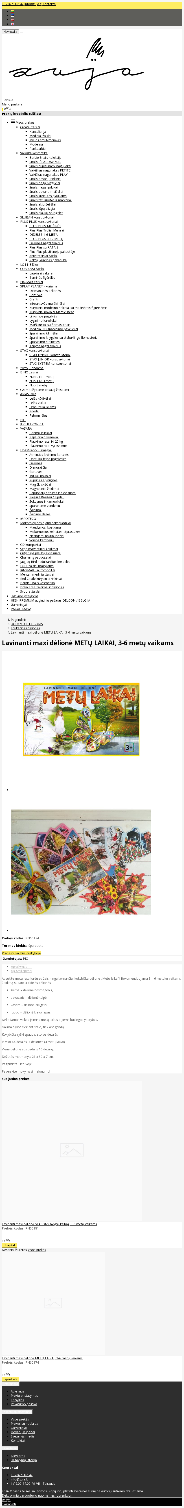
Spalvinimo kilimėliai (43, 333)
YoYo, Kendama (32, 368)
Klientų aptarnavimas (17, 1412)
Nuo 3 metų (38, 385)
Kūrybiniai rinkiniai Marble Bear (51, 312)
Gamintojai (19, 604)
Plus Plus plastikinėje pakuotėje (52, 251)
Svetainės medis (22, 1436)
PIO (23, 420)
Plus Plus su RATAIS (43, 247)
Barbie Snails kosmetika (37, 583)
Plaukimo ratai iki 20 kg (46, 441)
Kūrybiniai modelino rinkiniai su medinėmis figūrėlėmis (68, 308)
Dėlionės (35, 463)
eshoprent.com (62, 1495)
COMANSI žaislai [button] (32, 269)
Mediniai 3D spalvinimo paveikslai (53, 329)
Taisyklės (17, 1400)
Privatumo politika (24, 1404)
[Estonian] (12, 15)
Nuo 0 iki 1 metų (41, 377)
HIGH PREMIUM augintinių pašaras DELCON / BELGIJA (50, 600)
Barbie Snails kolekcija (45, 157)
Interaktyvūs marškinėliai (47, 303)
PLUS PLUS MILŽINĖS (45, 226)
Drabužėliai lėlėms (42, 407)
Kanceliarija (37, 131)
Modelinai (36, 144)
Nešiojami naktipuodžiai (46, 536)
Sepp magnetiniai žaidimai (39, 549)
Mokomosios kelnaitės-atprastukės (55, 531)
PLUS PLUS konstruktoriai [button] (39, 221)
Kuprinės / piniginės (43, 480)
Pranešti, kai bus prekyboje (21, 953)
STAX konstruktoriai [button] (34, 350)
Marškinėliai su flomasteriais (49, 325)
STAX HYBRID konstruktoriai (49, 355)
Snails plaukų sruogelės (46, 213)
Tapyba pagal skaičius (45, 346)
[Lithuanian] (12, 11)
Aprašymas (19, 966)
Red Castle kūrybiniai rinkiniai (41, 578)
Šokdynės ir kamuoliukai (46, 501)
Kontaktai (49, 4)
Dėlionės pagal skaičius (46, 243)
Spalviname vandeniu (44, 505)
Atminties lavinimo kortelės (49, 454)
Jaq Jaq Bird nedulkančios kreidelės (45, 561)
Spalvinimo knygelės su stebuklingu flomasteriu (63, 337)
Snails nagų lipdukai (43, 187)
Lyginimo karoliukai (43, 320)
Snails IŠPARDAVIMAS (45, 162)
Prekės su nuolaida (24, 1423)
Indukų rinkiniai (40, 476)
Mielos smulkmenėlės (45, 140)
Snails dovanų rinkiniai (45, 179)
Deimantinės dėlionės (45, 291)
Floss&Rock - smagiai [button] (36, 450)
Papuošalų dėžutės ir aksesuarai (52, 493)
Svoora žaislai (30, 591)
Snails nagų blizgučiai (44, 183)
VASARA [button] (26, 428)
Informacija (11, 1384)
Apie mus (17, 1391)
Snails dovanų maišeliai (46, 191)
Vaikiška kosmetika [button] (34, 153)
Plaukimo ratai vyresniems (48, 445)
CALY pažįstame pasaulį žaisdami (44, 390)
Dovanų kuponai (23, 1432)
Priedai (34, 411)
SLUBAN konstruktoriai (37, 217)
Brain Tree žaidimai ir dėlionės (42, 587)
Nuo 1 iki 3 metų (41, 381)
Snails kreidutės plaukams (48, 196)
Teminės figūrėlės (42, 277)
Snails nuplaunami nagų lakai (50, 166)
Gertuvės (35, 295)
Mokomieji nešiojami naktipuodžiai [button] (45, 523)
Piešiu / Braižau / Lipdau (46, 497)
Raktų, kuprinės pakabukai (48, 260)
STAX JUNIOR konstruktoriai (49, 359)
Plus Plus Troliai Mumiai (46, 230)
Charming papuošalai (35, 557)
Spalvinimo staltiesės (44, 342)
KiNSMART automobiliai (37, 570)
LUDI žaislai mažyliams (37, 566)
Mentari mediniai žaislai (37, 574)
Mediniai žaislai (40, 136)
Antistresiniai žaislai (43, 256)
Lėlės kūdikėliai (40, 398)
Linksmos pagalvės (43, 316)
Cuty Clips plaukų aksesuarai (40, 553)
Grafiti (33, 299)
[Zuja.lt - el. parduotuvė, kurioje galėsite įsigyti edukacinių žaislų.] (74, 95)
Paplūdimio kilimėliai (44, 437)
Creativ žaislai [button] (30, 127)
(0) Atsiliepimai (21, 971)
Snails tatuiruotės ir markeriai (50, 200)
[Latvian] (12, 20)
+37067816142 (13, 4)
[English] (12, 24)
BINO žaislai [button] (29, 372)
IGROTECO (28, 518)
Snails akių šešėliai (42, 204)
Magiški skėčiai (40, 484)
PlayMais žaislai (31, 282)
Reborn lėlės (38, 415)
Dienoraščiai (38, 467)
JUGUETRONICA (32, 424)
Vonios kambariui (41, 540)
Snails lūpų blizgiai (42, 208)
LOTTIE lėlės (29, 264)
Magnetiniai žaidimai (44, 488)
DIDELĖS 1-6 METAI (44, 234)
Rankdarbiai (37, 148)
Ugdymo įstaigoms (24, 596)
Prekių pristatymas (24, 1395)
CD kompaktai (30, 544)
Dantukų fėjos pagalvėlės (47, 459)
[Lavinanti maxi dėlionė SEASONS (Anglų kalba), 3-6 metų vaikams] (72, 1219)
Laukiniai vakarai (41, 273)
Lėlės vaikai (37, 403)
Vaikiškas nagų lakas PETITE (49, 170)
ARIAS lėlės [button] (28, 394)
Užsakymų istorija (24, 1460)
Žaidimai (35, 510)
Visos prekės (37, 1250)
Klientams (10, 1448)
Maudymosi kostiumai (45, 527)
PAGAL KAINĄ (21, 609)
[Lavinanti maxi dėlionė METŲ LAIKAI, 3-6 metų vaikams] (53, 1354)
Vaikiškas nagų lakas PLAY (48, 174)
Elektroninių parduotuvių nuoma (25, 1495)
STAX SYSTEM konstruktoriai (50, 363)
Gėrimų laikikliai (40, 433)
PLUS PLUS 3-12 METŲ (46, 239)
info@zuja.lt (33, 4)
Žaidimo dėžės (39, 514)
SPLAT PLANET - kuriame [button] (38, 286)
